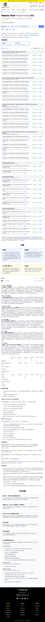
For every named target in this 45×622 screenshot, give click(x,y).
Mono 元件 (23, 18)
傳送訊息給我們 (17, 499)
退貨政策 (34, 239)
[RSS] (28, 598)
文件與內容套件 (7, 18)
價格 (19, 26)
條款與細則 (22, 614)
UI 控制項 (3, 9)
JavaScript (18, 18)
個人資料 (37, 614)
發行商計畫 (8, 612)
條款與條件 (24, 239)
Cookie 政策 (22, 608)
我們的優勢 (30, 2)
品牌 (34, 9)
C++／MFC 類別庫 (29, 18)
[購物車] (43, 6)
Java (15, 18)
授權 (10, 29)
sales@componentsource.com (22, 594)
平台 (38, 9)
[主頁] (1, 11)
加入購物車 (40, 55)
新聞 (41, 9)
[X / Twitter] (20, 598)
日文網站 (8, 616)
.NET (12, 18)
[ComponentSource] (5, 5)
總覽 (8, 26)
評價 (16, 26)
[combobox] (20, 6)
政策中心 (22, 605)
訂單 (37, 612)
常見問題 (13, 29)
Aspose (3, 18)
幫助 (34, 2)
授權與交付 (24, 56)
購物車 (37, 608)
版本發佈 (12, 26)
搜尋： (8, 48)
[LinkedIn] (17, 598)
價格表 (7, 29)
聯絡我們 (20, 463)
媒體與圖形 (24, 9)
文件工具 (18, 9)
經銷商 (37, 2)
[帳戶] (40, 6)
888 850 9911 (23, 590)
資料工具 (12, 9)
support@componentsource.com (22, 595)
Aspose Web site (32, 271)
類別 (30, 9)
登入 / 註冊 (37, 605)
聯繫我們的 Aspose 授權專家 (32, 33)
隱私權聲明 (22, 610)
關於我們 (8, 605)
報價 (37, 610)
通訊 (8, 9)
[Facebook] (22, 598)
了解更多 (35, 0)
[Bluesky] (25, 598)
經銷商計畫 (8, 614)
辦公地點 (8, 610)
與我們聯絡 (22, 240)
